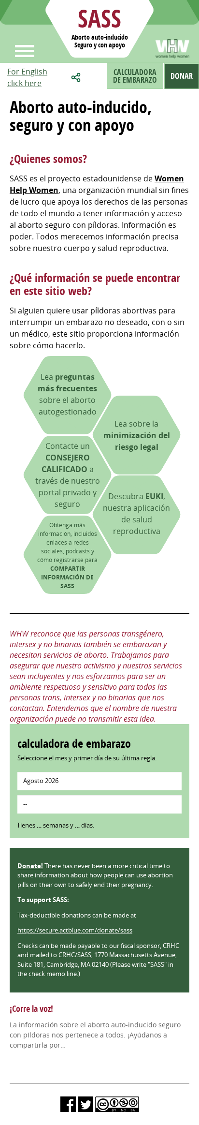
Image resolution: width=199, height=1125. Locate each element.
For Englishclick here (27, 77)
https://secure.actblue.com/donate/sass (74, 930)
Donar (182, 76)
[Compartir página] (77, 76)
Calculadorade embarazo (135, 76)
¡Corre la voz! (31, 1009)
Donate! (30, 865)
